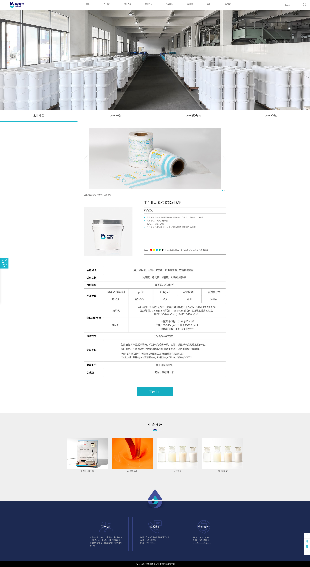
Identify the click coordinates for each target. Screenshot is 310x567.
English (287, 5)
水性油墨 (39, 115)
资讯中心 (148, 4)
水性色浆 (271, 115)
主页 (88, 4)
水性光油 (116, 115)
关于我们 (107, 4)
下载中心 (155, 391)
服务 (209, 4)
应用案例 (190, 4)
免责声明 (171, 564)
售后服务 (203, 526)
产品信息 (169, 4)
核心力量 (127, 4)
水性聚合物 (193, 115)
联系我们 (228, 4)
